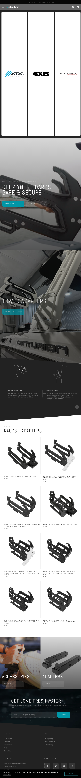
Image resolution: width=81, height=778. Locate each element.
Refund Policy (48, 745)
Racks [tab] (10, 430)
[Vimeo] (72, 766)
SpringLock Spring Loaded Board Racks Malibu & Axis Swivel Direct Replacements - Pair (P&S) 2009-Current (22, 573)
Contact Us (7, 751)
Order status (8, 745)
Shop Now (7, 684)
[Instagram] (64, 766)
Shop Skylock (9, 204)
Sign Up (63, 714)
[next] (77, 407)
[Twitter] (56, 766)
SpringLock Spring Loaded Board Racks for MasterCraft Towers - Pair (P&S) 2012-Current (59, 621)
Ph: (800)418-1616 (10, 766)
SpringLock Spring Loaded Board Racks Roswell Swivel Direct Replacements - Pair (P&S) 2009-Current (59, 573)
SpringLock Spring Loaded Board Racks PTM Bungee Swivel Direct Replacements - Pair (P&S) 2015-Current (21, 622)
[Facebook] (47, 766)
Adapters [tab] (31, 430)
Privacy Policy (48, 738)
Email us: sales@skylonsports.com (15, 763)
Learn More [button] (7, 775)
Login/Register (8, 738)
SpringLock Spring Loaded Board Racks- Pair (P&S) (60, 525)
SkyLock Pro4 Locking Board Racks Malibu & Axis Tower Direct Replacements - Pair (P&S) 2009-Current (59, 478)
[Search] (73, 7)
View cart (7, 742)
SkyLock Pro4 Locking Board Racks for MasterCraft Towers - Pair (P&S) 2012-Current (22, 525)
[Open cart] (78, 7)
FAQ (5, 748)
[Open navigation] (3, 7)
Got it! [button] (71, 774)
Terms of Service (49, 742)
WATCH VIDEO (32, 204)
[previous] (4, 407)
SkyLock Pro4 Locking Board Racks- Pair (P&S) (20, 476)
